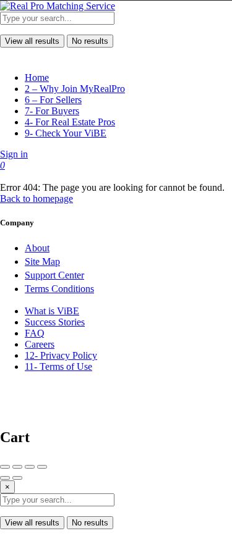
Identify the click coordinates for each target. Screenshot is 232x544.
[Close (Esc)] (5, 467)
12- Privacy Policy (61, 355)
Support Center (54, 275)
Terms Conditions (59, 288)
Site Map (42, 261)
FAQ (35, 333)
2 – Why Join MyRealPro (75, 88)
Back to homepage (36, 198)
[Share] (17, 467)
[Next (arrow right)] (17, 478)
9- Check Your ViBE (65, 133)
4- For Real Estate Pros (70, 122)
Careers (39, 344)
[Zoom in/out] (42, 467)
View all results (32, 41)
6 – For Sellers (53, 99)
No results (90, 41)
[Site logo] (57, 6)
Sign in (14, 154)
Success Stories (55, 322)
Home (37, 77)
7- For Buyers (52, 111)
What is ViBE (52, 311)
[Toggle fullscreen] (30, 467)
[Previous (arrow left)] (5, 478)
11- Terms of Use (58, 366)
